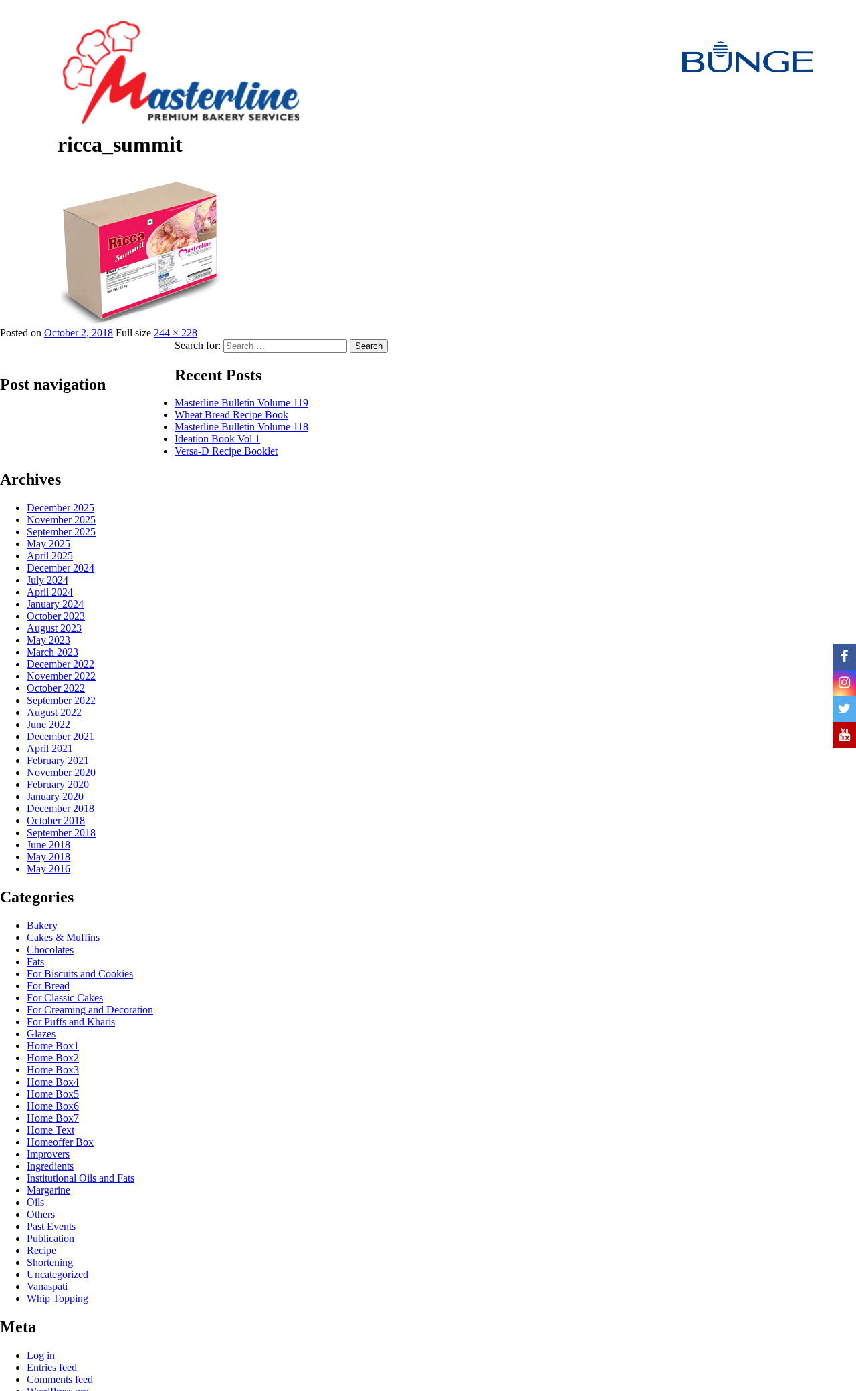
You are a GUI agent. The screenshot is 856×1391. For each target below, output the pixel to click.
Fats (35, 961)
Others (41, 1214)
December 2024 (60, 568)
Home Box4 (53, 1082)
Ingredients (50, 1166)
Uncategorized (57, 1274)
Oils (35, 1202)
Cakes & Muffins (63, 937)
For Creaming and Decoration (90, 1009)
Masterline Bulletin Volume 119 (241, 402)
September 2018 (61, 832)
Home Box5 (53, 1094)
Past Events (51, 1226)
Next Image (29, 169)
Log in (41, 1355)
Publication (50, 1238)
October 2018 (56, 820)
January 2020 (55, 796)
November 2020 (61, 772)
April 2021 (50, 748)
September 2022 (61, 700)
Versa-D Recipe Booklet (226, 451)
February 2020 (58, 784)
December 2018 (60, 808)
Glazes (41, 1033)
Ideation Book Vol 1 (217, 439)
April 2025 (50, 555)
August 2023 (54, 628)
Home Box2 (53, 1057)
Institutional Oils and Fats (80, 1178)
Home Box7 (53, 1118)
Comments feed (60, 1379)
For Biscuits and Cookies (80, 973)
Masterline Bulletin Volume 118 (241, 426)
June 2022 (48, 724)
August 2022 (54, 712)
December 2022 (60, 664)
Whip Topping (57, 1298)
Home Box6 (53, 1106)
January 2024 (55, 604)
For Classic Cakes (65, 997)
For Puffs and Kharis (71, 1021)
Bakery (42, 925)
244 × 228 (175, 332)
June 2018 (48, 844)
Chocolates (50, 949)
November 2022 (61, 676)
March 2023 (52, 652)
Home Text (50, 1130)
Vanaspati (47, 1286)
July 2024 (47, 580)
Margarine (48, 1190)
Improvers (48, 1154)
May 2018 (48, 856)
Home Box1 (53, 1045)
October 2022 (56, 688)
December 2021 (60, 736)
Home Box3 (53, 1070)
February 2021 (58, 760)
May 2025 (48, 543)
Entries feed (52, 1367)
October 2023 (56, 616)
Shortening (50, 1262)
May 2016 (48, 868)
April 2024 (50, 592)
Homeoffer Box (60, 1142)
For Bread (48, 985)
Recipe (41, 1250)
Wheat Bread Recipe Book (231, 414)
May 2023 (48, 640)
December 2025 (60, 507)
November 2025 (61, 519)
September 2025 (61, 531)
